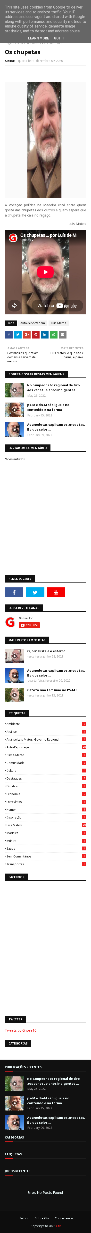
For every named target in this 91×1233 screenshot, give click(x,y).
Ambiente (46, 724)
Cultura (46, 771)
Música (46, 841)
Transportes (46, 864)
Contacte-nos (64, 1218)
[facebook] (14, 592)
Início (24, 1218)
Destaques (46, 778)
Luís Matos (58, 323)
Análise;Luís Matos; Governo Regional (46, 739)
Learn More (38, 38)
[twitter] (35, 592)
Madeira (46, 833)
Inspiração (46, 817)
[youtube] (56, 592)
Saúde (46, 849)
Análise (46, 732)
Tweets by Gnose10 (20, 1030)
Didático (46, 786)
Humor (46, 810)
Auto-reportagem (32, 323)
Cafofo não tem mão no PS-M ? (52, 690)
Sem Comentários (46, 856)
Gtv (58, 1226)
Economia (46, 794)
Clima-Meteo (46, 755)
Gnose (10, 61)
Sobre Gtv (42, 1218)
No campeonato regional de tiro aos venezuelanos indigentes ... (53, 387)
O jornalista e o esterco (46, 651)
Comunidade (46, 763)
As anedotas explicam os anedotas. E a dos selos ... (56, 427)
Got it (59, 38)
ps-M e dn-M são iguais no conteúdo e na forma (48, 407)
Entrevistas (46, 802)
